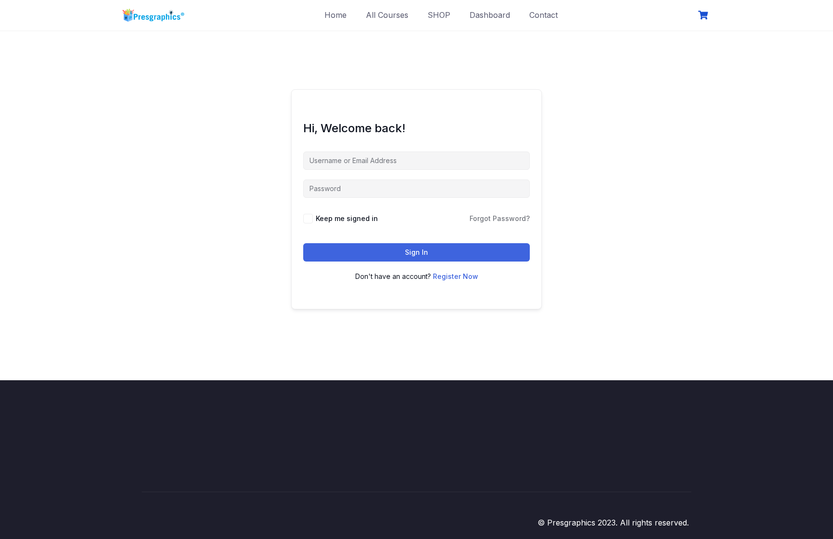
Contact (543, 15)
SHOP (439, 15)
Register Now (455, 276)
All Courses (387, 15)
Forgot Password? (500, 218)
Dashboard (490, 15)
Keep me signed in (347, 218)
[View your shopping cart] (704, 15)
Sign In (416, 252)
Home (335, 15)
